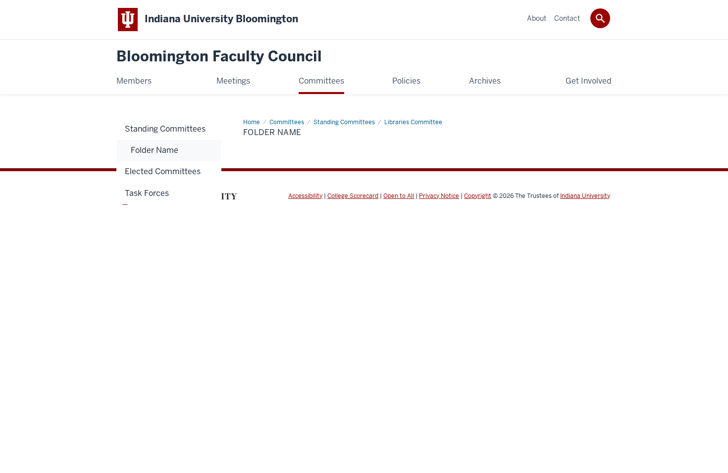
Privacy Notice (439, 196)
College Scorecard (352, 196)
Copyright (477, 196)
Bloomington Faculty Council (219, 56)
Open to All (398, 196)
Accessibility (305, 196)
